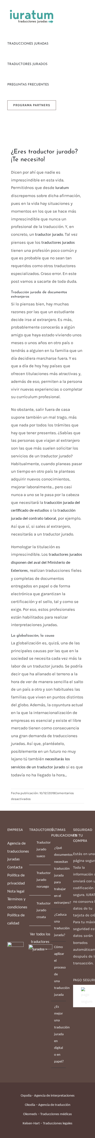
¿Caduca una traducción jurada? (58, 925)
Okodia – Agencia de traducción (47, 1105)
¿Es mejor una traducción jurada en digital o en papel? (58, 1034)
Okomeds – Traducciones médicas (47, 1114)
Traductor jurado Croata (44, 910)
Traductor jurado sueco (44, 849)
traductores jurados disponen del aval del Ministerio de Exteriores (46, 563)
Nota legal (15, 891)
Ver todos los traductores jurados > (40, 941)
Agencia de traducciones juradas (18, 851)
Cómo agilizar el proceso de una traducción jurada (58, 971)
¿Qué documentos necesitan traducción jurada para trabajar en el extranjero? (58, 875)
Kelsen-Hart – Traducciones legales (47, 1123)
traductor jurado (49, 235)
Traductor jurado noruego (44, 880)
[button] (67, 104)
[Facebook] (8, 975)
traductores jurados (58, 243)
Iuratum (62, 188)
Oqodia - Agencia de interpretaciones (48, 1096)
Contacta (14, 867)
